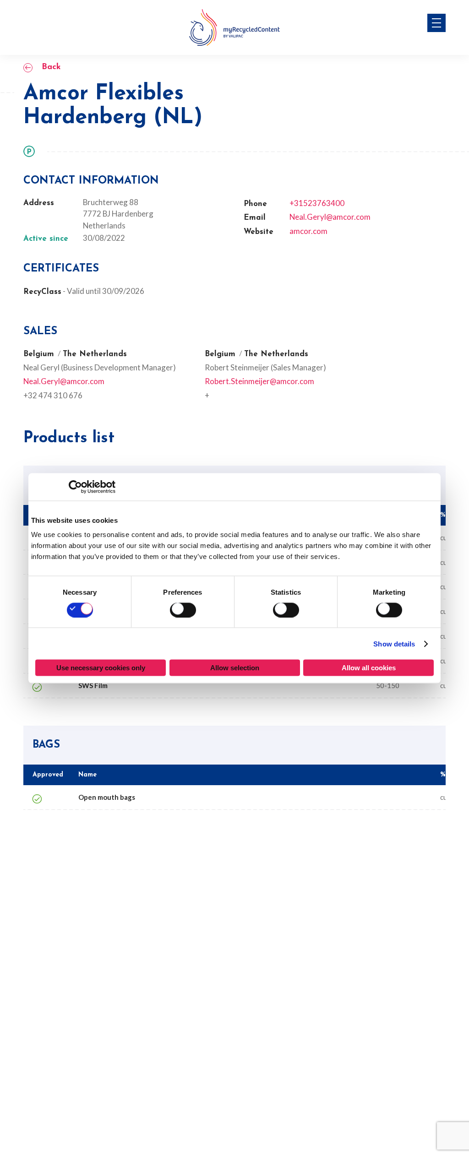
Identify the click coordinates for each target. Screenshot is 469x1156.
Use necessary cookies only (100, 668)
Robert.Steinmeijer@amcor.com (259, 381)
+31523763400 (316, 203)
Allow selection (234, 668)
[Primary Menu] (436, 23)
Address (38, 203)
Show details (394, 643)
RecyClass (42, 292)
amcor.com (308, 231)
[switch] (183, 609)
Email (255, 218)
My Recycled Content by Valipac (234, 27)
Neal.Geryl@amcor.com (330, 217)
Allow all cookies (369, 668)
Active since (45, 239)
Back (51, 67)
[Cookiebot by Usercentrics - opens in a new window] (75, 487)
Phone (255, 204)
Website (258, 232)
